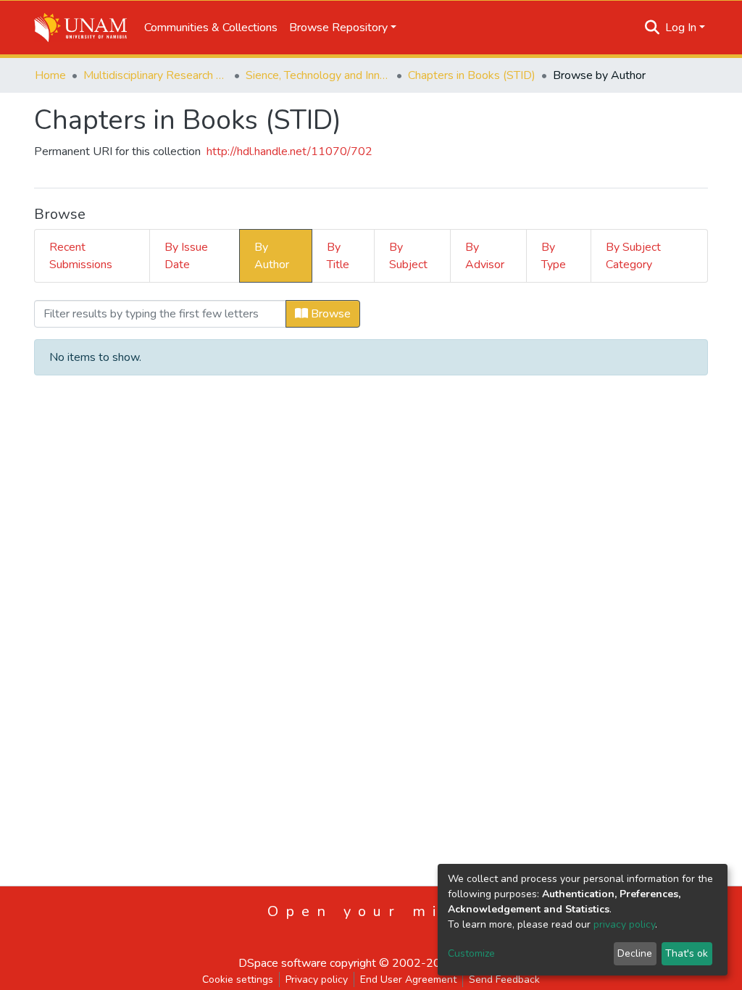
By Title (338, 256)
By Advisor (484, 256)
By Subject (408, 256)
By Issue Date (186, 256)
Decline (634, 953)
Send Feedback (504, 979)
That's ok (686, 953)
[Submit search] (652, 27)
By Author (271, 256)
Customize (471, 953)
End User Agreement (408, 979)
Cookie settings (237, 979)
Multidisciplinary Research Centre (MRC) (155, 75)
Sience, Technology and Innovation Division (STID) (318, 75)
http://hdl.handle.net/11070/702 (289, 151)
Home (50, 75)
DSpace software (282, 963)
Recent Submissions (80, 256)
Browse (329, 314)
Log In (680, 28)
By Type (553, 256)
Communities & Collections (211, 28)
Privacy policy (316, 979)
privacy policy (624, 924)
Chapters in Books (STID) (471, 75)
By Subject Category (633, 256)
